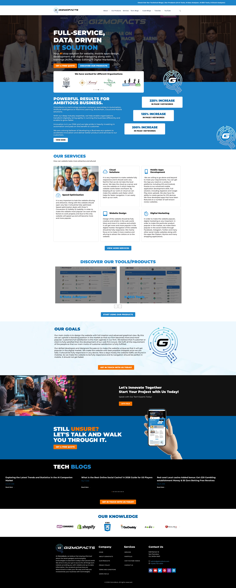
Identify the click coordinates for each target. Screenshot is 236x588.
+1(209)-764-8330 (156, 563)
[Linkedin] (174, 570)
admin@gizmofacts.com (160, 561)
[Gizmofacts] (65, 10)
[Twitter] (160, 570)
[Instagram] (169, 570)
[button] (56, 527)
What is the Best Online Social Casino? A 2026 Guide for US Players (116, 477)
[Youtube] (155, 570)
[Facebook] (151, 570)
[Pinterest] (164, 570)
